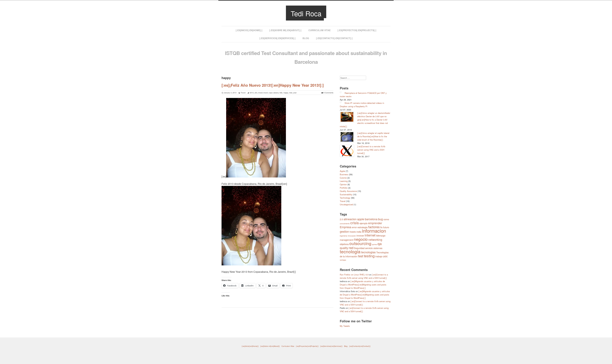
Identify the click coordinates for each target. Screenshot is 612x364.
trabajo (378, 256)
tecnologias (368, 252)
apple (360, 219)
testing (369, 255)
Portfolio (343, 187)
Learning (344, 181)
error (354, 227)
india (359, 231)
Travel (243, 92)
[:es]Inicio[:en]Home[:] (249, 30)
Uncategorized (346, 204)
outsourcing (360, 243)
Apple (342, 171)
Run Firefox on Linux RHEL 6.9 (354, 274)
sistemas (377, 248)
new (290, 92)
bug (380, 219)
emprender (375, 223)
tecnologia (350, 251)
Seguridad (359, 248)
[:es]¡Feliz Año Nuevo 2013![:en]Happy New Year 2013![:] (273, 85)
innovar (360, 235)
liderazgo (380, 235)
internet (370, 235)
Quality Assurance (348, 191)
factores (374, 226)
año (256, 92)
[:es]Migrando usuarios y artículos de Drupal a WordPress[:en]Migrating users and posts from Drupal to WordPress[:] (363, 284)
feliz (281, 92)
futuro (386, 227)
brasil (260, 92)
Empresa (345, 227)
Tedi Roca (306, 13)
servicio (369, 248)
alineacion (350, 219)
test (360, 255)
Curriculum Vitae (319, 30)
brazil (265, 92)
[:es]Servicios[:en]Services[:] (277, 38)
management (346, 239)
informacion (374, 230)
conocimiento (345, 223)
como (386, 219)
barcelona (371, 219)
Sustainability (346, 194)
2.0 (341, 219)
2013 (252, 92)
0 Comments (328, 92)
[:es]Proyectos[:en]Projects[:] (357, 30)
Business (344, 174)
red (351, 247)
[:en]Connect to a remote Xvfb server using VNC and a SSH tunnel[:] (371, 150)
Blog (305, 38)
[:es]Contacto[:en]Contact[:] (334, 38)
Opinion (343, 184)
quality (344, 248)
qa (380, 243)
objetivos (344, 244)
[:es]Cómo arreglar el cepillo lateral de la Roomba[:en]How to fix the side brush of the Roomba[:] (373, 136)
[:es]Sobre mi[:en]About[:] (285, 30)
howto (353, 231)
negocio (361, 239)
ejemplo (364, 223)
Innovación (352, 236)
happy (286, 92)
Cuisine (343, 177)
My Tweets (345, 325)
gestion (344, 231)
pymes (374, 244)
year (295, 92)
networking (375, 239)
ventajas (343, 260)
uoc (385, 256)
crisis (354, 222)
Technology (345, 197)
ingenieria (343, 236)
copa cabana (274, 92)
